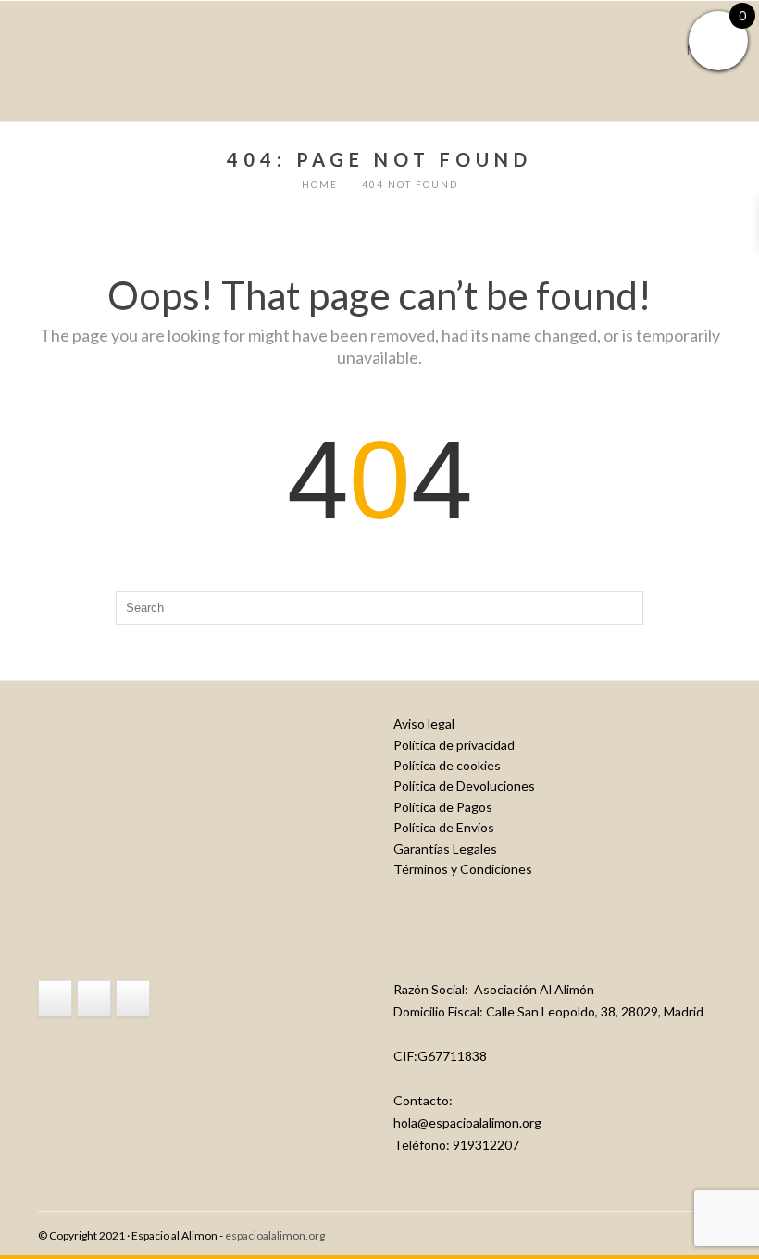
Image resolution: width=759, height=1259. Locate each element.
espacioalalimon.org (275, 1235)
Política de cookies (447, 765)
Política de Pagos (442, 807)
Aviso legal (423, 723)
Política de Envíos (443, 827)
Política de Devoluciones (464, 785)
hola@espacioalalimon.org (467, 1122)
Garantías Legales (445, 848)
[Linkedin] (133, 998)
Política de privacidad (454, 745)
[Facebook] (55, 998)
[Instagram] (94, 998)
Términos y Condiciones (462, 869)
